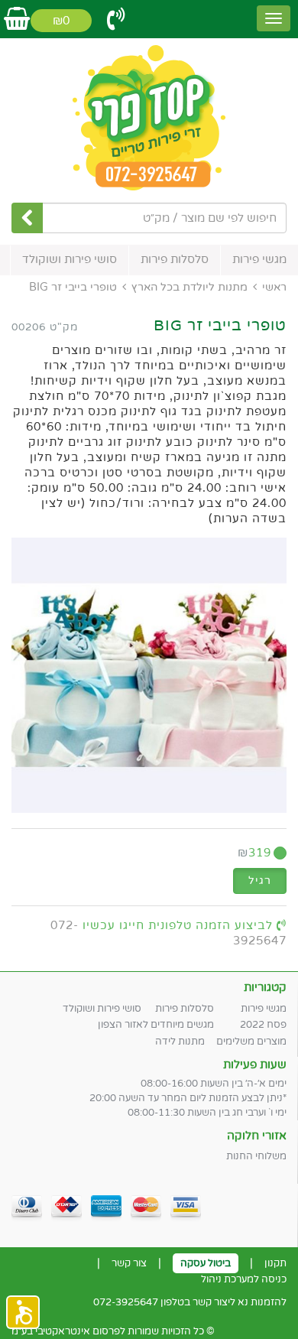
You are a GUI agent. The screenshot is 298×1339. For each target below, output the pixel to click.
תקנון (275, 1263)
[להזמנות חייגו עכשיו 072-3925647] (116, 19)
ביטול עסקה (205, 1263)
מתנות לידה (180, 1041)
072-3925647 (125, 1302)
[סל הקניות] (17, 19)
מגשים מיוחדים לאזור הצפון (156, 1025)
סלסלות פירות (175, 259)
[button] (23, 1312)
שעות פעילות (255, 1064)
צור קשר (129, 1263)
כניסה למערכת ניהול (244, 1279)
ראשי (274, 287)
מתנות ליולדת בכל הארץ (189, 287)
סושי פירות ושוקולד (69, 259)
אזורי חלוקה (257, 1135)
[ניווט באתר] (273, 18)
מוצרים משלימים (251, 1041)
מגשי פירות (259, 259)
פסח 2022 (263, 1025)
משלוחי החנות (256, 1156)
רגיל (259, 880)
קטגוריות (265, 987)
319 (254, 853)
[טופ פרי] (149, 118)
